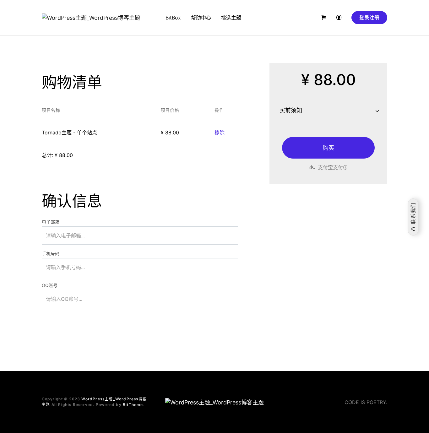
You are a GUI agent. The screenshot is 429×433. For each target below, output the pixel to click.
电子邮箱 (50, 222)
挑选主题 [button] (231, 17)
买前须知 (291, 110)
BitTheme (133, 404)
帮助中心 (201, 17)
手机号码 (50, 253)
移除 (220, 132)
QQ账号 (49, 285)
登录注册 (369, 17)
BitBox (173, 17)
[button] (323, 17)
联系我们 (413, 214)
